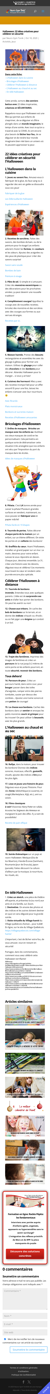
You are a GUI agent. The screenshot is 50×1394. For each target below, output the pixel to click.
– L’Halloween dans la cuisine (19, 77)
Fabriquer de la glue (14, 193)
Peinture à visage (13, 276)
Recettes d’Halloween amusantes (21, 417)
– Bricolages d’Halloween (17, 81)
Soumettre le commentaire (29, 1349)
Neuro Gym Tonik (14, 38)
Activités (7, 41)
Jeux (14, 41)
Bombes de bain (13, 270)
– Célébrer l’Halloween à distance (21, 84)
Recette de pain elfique (16, 822)
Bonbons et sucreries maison (19, 412)
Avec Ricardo (11, 400)
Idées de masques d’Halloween (20, 458)
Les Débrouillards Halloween (19, 198)
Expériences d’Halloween (17, 204)
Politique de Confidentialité (24, 1375)
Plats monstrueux (13, 406)
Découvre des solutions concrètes (25, 1254)
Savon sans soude (14, 265)
